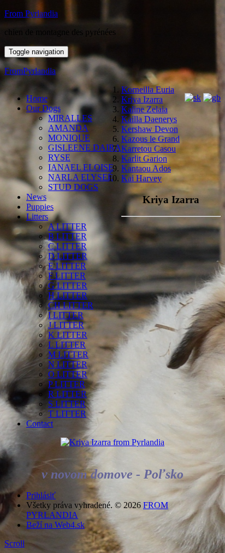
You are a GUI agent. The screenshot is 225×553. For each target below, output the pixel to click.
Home (37, 98)
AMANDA (68, 128)
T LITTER (67, 413)
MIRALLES (70, 118)
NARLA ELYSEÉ (80, 177)
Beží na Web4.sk (55, 524)
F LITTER (67, 275)
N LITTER (67, 364)
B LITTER (67, 236)
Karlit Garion (144, 158)
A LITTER (67, 226)
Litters (37, 216)
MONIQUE (69, 137)
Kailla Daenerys (149, 119)
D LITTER (67, 256)
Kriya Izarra (142, 99)
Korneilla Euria (147, 89)
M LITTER (68, 354)
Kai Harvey (141, 178)
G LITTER (67, 285)
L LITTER (67, 344)
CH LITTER (70, 305)
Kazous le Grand (150, 138)
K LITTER (67, 334)
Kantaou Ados (146, 168)
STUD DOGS (73, 187)
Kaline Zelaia (144, 109)
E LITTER (67, 265)
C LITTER (67, 246)
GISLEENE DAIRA (84, 147)
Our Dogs (43, 108)
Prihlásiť (41, 495)
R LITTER (67, 394)
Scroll (14, 543)
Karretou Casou (148, 148)
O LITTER (67, 374)
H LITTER (67, 295)
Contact (39, 423)
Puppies (40, 206)
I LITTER (66, 315)
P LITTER (66, 384)
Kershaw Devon (149, 129)
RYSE (59, 157)
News (36, 196)
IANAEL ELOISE (81, 167)
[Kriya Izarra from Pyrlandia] (112, 442)
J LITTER (66, 325)
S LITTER (67, 403)
